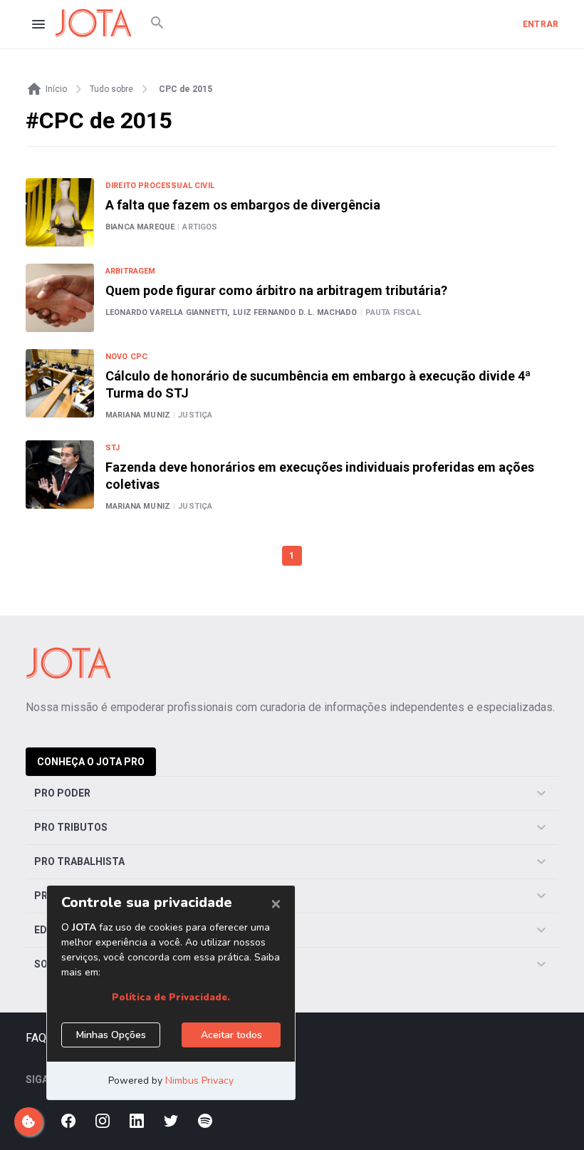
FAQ (36, 1038)
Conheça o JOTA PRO (91, 761)
